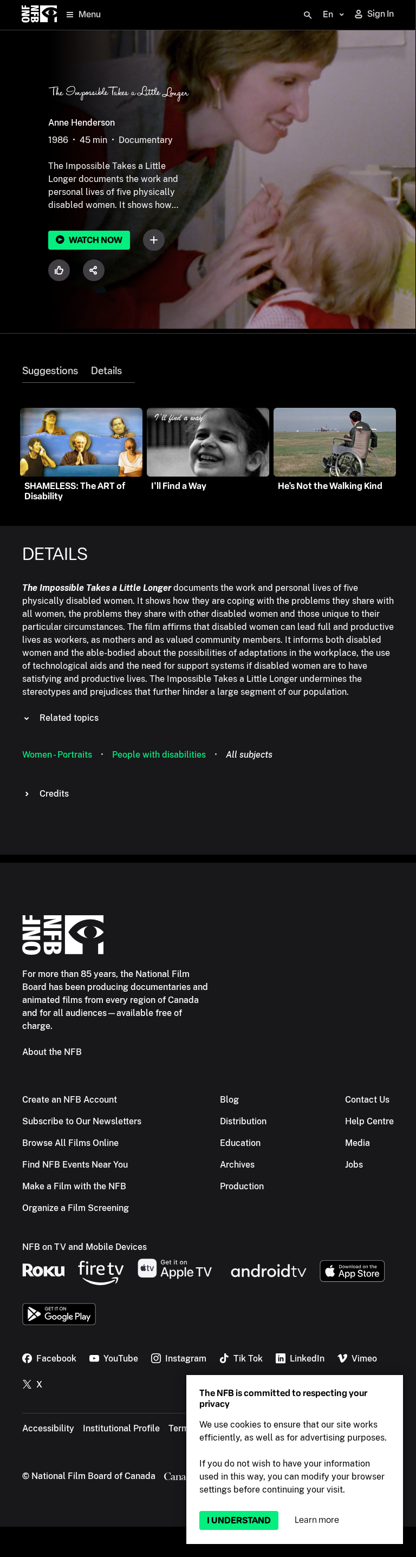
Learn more (317, 1520)
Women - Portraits (57, 755)
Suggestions (50, 371)
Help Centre (369, 1121)
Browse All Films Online (70, 1143)
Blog (229, 1100)
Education (240, 1143)
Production (242, 1186)
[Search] (307, 15)
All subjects (249, 755)
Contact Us (367, 1100)
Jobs (354, 1164)
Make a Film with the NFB (74, 1186)
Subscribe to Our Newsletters (81, 1121)
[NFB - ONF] (39, 14)
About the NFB (52, 1052)
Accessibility (48, 1428)
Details (106, 371)
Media (357, 1143)
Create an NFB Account (69, 1100)
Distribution (243, 1121)
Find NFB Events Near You (75, 1164)
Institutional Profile (121, 1428)
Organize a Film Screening (75, 1208)
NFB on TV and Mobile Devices (84, 1247)
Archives (237, 1164)
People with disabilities (159, 755)
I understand (239, 1520)
